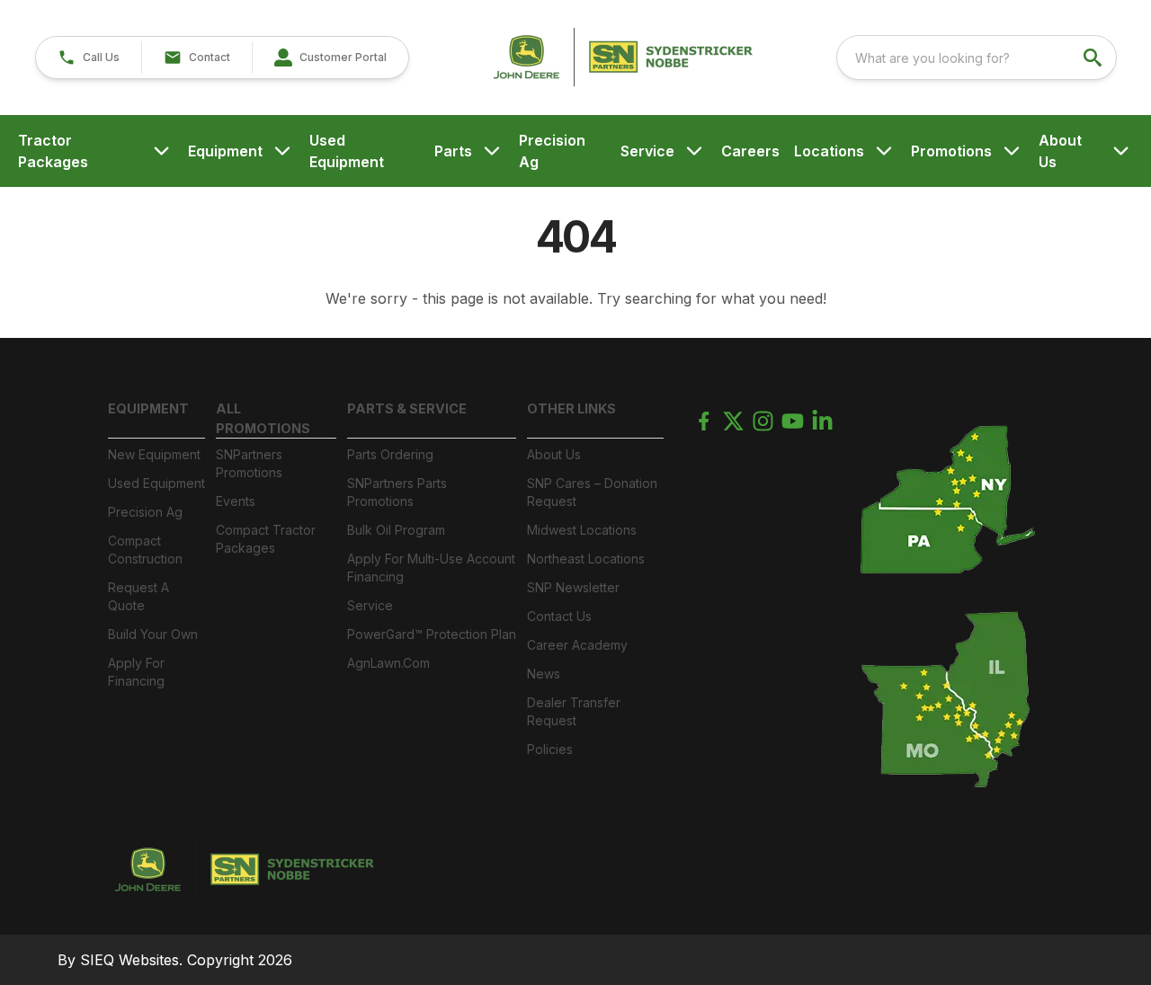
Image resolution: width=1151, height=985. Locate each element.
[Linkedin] (822, 421)
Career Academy (577, 644)
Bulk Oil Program (396, 529)
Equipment (225, 151)
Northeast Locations (586, 558)
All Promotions (263, 418)
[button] (88, 57)
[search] (1094, 57)
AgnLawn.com (388, 662)
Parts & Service (407, 408)
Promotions (951, 151)
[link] (330, 57)
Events (235, 501)
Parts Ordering (390, 454)
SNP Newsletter (573, 587)
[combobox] (976, 57)
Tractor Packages (53, 151)
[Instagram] (763, 421)
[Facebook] (703, 421)
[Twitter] (733, 421)
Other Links (571, 408)
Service (647, 151)
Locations (829, 151)
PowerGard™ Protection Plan (431, 634)
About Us (1060, 151)
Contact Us (559, 616)
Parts (453, 151)
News (543, 673)
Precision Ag (552, 151)
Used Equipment (346, 151)
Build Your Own (153, 634)
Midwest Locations (582, 529)
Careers (750, 151)
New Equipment (154, 454)
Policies (550, 749)
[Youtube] (792, 421)
